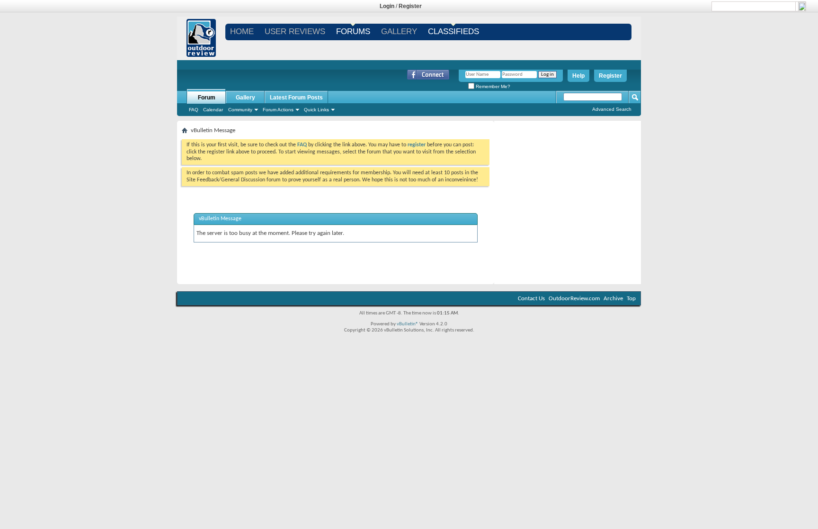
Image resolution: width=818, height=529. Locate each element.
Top (631, 299)
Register (410, 6)
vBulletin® (407, 324)
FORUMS (353, 31)
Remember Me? (492, 86)
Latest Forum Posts (296, 97)
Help (578, 75)
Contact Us (531, 299)
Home (242, 31)
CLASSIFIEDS (453, 31)
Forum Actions (278, 109)
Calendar (213, 109)
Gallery (245, 97)
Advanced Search (611, 109)
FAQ (193, 109)
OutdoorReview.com (574, 299)
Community (240, 109)
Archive (613, 299)
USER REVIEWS (295, 31)
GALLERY (399, 31)
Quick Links (316, 109)
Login (387, 6)
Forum (206, 97)
